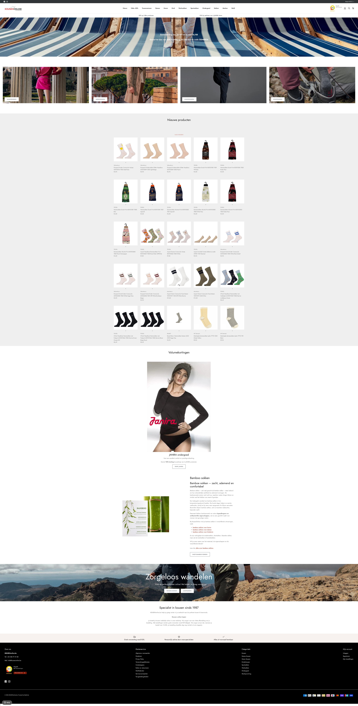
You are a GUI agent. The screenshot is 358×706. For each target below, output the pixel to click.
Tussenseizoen (147, 8)
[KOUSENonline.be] (13, 8)
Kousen (244, 653)
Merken (225, 8)
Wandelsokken (172, 591)
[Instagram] (7, 1)
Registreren (346, 656)
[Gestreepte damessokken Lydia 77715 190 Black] (232, 318)
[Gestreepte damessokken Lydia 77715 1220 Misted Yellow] (206, 318)
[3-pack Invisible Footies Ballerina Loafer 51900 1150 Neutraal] (206, 233)
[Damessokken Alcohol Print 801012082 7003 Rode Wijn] (232, 191)
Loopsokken (187, 591)
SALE (233, 8)
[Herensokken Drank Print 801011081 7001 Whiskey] (206, 149)
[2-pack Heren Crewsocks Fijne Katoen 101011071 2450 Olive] (206, 275)
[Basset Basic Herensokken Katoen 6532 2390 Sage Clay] (179, 318)
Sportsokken (195, 8)
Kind (173, 8)
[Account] (344, 8)
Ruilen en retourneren (142, 668)
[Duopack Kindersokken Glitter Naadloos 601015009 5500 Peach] (179, 149)
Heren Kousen (246, 659)
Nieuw (125, 8)
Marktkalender (140, 671)
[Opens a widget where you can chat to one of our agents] (7, 702)
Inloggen (345, 653)
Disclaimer (139, 656)
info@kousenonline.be (14, 660)
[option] (179, 37)
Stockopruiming (246, 674)
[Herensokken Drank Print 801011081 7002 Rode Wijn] (232, 149)
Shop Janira (179, 466)
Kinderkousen (246, 662)
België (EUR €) (348, 1)
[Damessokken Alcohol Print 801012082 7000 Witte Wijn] (206, 191)
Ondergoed (206, 8)
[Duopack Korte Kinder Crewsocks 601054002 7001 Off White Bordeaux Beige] (152, 275)
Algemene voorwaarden (143, 653)
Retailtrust (26, 695)
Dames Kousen (246, 656)
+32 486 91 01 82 (12, 657)
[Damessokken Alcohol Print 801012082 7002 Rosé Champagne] (126, 233)
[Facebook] (4, 1)
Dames (157, 8)
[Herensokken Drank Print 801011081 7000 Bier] (126, 191)
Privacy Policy (140, 659)
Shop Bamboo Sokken (200, 554)
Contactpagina (140, 665)
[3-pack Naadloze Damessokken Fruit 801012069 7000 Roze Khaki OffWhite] (152, 233)
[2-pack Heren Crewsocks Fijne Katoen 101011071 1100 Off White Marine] (179, 275)
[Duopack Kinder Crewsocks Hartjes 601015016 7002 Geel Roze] (126, 149)
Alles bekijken (179, 134)
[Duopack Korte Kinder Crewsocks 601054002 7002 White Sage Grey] (126, 275)
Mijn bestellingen (348, 659)
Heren (166, 8)
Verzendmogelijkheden (143, 662)
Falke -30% (134, 8)
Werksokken (183, 8)
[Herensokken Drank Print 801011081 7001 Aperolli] (152, 191)
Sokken (216, 8)
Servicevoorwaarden (142, 674)
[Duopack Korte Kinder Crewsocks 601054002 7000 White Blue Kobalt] (232, 233)
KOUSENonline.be (13, 695)
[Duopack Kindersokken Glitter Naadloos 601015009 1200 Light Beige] (152, 149)
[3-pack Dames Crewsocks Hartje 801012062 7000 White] (179, 233)
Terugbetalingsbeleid (142, 677)
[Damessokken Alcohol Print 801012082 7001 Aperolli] (179, 191)
